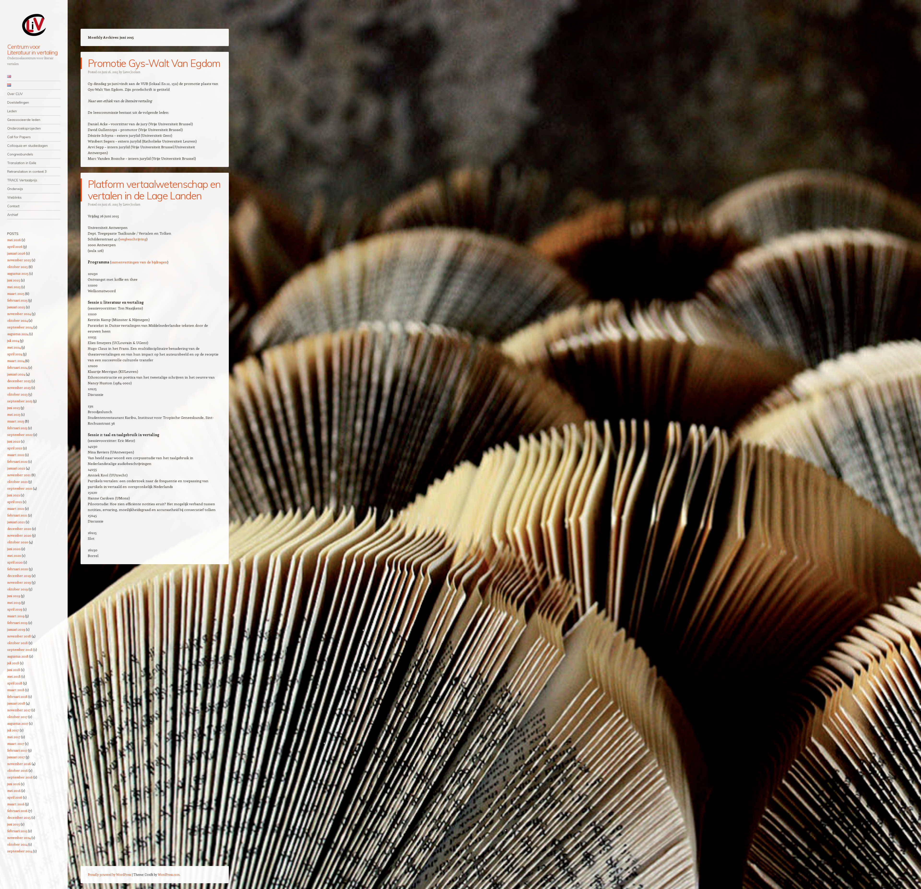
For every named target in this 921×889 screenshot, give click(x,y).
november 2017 (19, 710)
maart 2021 (15, 508)
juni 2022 (13, 441)
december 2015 (19, 817)
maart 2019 (15, 616)
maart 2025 (15, 293)
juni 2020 (14, 548)
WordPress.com (169, 874)
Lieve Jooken (131, 72)
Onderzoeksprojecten (24, 128)
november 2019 (19, 582)
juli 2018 (13, 663)
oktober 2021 (17, 481)
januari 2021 (16, 522)
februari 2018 (17, 696)
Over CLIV (15, 94)
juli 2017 (13, 730)
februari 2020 (17, 569)
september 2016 (20, 777)
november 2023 (19, 387)
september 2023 (19, 401)
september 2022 (20, 434)
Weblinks (14, 197)
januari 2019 (16, 629)
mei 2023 (13, 414)
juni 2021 (13, 495)
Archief (12, 215)
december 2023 (19, 381)
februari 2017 (17, 750)
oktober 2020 (17, 542)
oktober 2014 (17, 844)
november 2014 (19, 837)
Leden (12, 111)
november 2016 (19, 763)
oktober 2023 (17, 394)
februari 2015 (17, 831)
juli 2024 (13, 340)
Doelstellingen (18, 102)
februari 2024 (17, 367)
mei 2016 (14, 790)
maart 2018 (15, 689)
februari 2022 (17, 461)
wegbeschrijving (133, 239)
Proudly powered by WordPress (109, 874)
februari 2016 (17, 810)
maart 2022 (15, 454)
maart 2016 (15, 804)
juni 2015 (13, 824)
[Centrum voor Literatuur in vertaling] (33, 25)
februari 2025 (17, 300)
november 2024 (19, 313)
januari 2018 (16, 703)
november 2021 (19, 475)
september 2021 (19, 488)
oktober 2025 (17, 266)
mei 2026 (14, 239)
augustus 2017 (17, 723)
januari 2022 (16, 468)
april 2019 (14, 609)
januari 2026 (16, 253)
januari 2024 (16, 374)
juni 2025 (13, 280)
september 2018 (20, 649)
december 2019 (19, 575)
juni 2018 (13, 669)
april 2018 (14, 683)
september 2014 (19, 851)
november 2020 (19, 535)
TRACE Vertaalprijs (22, 180)
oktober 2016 (17, 770)
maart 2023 (15, 421)
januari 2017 (16, 757)
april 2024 (14, 354)
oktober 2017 (17, 716)
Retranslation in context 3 (27, 171)
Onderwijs (15, 189)
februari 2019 (17, 622)
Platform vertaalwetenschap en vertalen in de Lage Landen (154, 190)
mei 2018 (14, 676)
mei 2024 (14, 347)
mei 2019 (14, 602)
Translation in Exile (21, 163)
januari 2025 (16, 307)
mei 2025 (14, 286)
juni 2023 (13, 407)
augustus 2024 (18, 334)
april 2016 (14, 797)
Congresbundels (20, 154)
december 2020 (19, 528)
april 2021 (14, 501)
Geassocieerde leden (23, 120)
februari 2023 (17, 428)
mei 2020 (14, 555)
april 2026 (15, 246)
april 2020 (15, 562)
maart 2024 (15, 360)
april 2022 (14, 448)
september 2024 (20, 327)
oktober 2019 (17, 589)
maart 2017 (15, 743)
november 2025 (19, 260)
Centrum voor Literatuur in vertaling (32, 49)
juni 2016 (13, 784)
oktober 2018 (17, 642)
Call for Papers (19, 137)
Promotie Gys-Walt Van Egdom (154, 63)
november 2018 (19, 636)
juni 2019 (13, 595)
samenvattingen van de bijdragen (139, 262)
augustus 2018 (18, 656)
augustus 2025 (18, 273)
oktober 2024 (17, 320)
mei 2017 (13, 737)
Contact (13, 206)
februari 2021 (17, 515)
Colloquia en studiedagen (27, 145)
